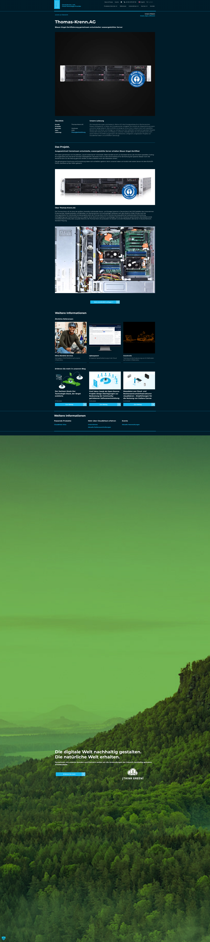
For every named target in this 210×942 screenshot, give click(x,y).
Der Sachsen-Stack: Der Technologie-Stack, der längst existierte (70, 388)
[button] (111, 6)
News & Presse (109, 2)
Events (117, 2)
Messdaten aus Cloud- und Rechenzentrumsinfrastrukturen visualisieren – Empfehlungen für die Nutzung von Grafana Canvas (138, 388)
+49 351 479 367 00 (130, 2)
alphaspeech (105, 343)
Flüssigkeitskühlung (78, 132)
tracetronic (139, 343)
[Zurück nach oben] (206, 938)
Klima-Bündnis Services (71, 343)
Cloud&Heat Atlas (60, 424)
